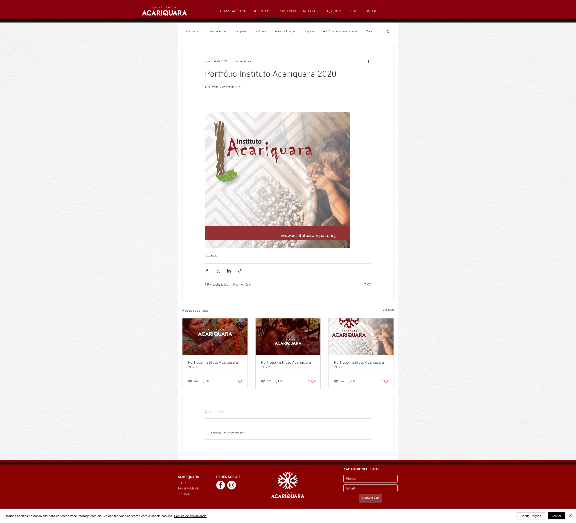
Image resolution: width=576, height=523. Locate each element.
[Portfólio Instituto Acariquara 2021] (361, 336)
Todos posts (190, 31)
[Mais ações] (368, 61)
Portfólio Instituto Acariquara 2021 (359, 365)
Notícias (260, 31)
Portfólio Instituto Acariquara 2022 (286, 365)
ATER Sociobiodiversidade (340, 31)
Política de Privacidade (190, 516)
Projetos (240, 31)
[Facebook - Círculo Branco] (220, 485)
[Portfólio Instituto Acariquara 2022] (288, 336)
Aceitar (556, 516)
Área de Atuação (285, 31)
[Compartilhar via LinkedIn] (229, 271)
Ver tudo (388, 310)
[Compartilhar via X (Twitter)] (218, 271)
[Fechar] (570, 515)
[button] (388, 31)
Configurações (530, 516)
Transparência (216, 31)
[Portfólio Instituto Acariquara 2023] (215, 336)
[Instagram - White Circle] (231, 485)
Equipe (309, 31)
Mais (369, 31)
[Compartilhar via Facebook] (207, 271)
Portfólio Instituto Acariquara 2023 (213, 365)
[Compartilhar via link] (240, 271)
